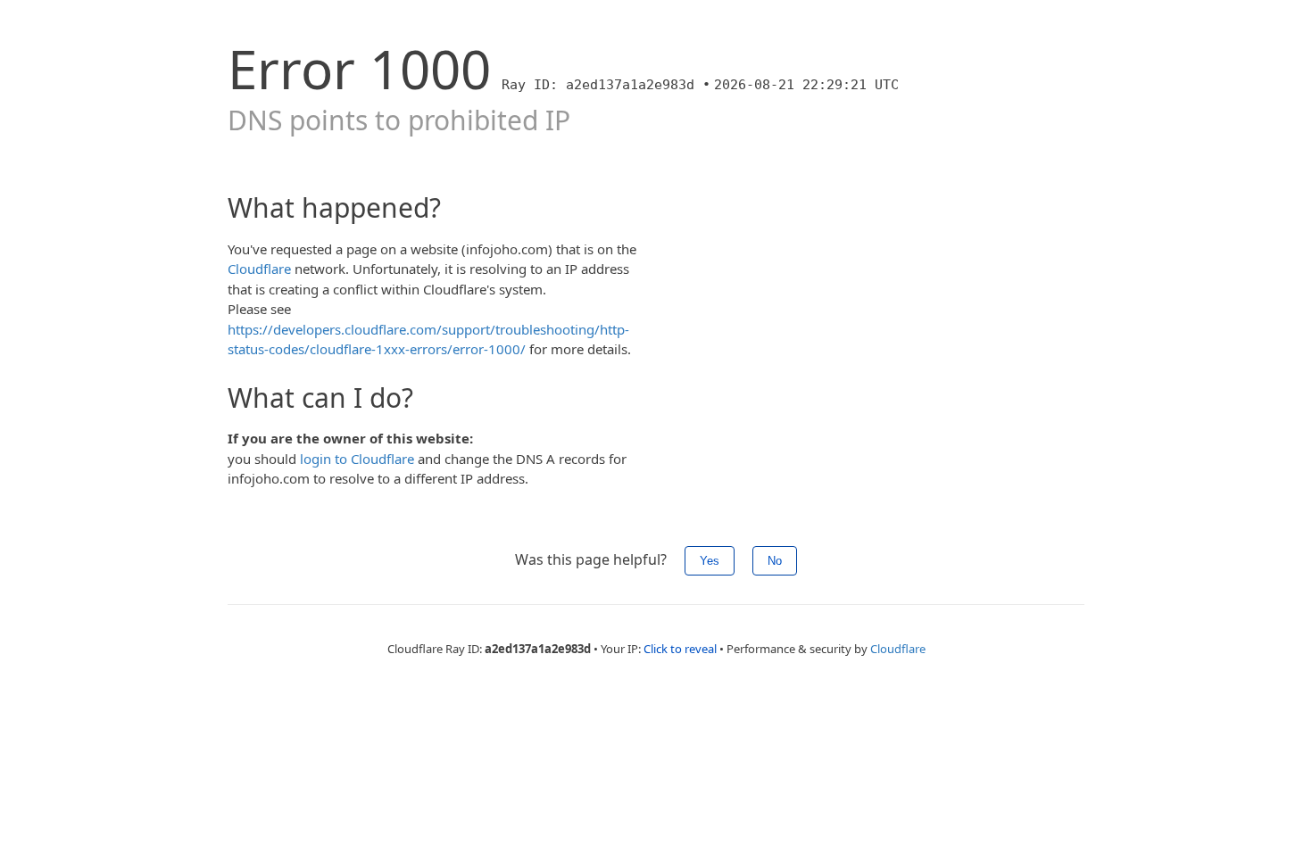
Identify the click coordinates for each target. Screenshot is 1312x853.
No (775, 560)
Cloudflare (259, 268)
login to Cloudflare (357, 459)
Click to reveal (680, 649)
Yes (709, 560)
